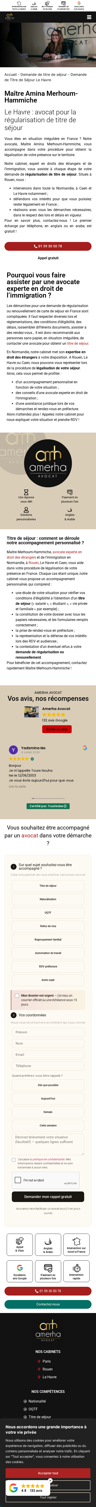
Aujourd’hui (48, 1098)
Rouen (34, 563)
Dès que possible (48, 1085)
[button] (28, 1488)
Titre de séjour (48, 885)
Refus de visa (48, 926)
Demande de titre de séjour (44, 74)
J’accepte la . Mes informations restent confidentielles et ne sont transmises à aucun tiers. (45, 1163)
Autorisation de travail (48, 953)
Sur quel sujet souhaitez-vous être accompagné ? (42, 867)
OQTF (48, 912)
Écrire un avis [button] (57, 729)
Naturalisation (48, 899)
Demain (48, 1112)
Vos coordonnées (29, 1015)
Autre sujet (48, 980)
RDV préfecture (48, 966)
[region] (48, 1463)
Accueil (10, 74)
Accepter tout (48, 1473)
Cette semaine (48, 1125)
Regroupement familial (48, 939)
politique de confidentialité (49, 1159)
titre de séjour (77, 343)
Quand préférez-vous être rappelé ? (37, 1076)
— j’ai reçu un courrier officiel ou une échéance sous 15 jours (49, 1000)
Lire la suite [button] (17, 787)
